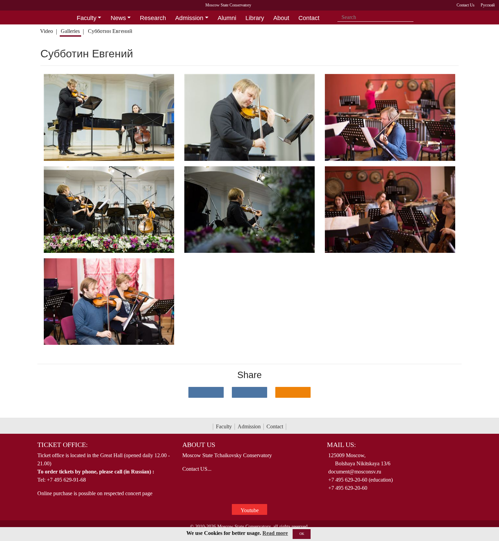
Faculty (224, 426)
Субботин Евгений (111, 31)
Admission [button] (189, 18)
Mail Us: (341, 444)
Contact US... (196, 469)
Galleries (70, 31)
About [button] (281, 18)
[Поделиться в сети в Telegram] (249, 392)
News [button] (118, 18)
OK (301, 534)
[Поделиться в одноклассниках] (293, 392)
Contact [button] (308, 18)
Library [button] (254, 18)
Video (46, 31)
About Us (198, 444)
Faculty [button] (86, 18)
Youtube (250, 510)
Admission (249, 426)
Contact (274, 426)
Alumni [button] (227, 18)
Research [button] (153, 18)
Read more (275, 533)
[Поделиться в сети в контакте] (206, 392)
